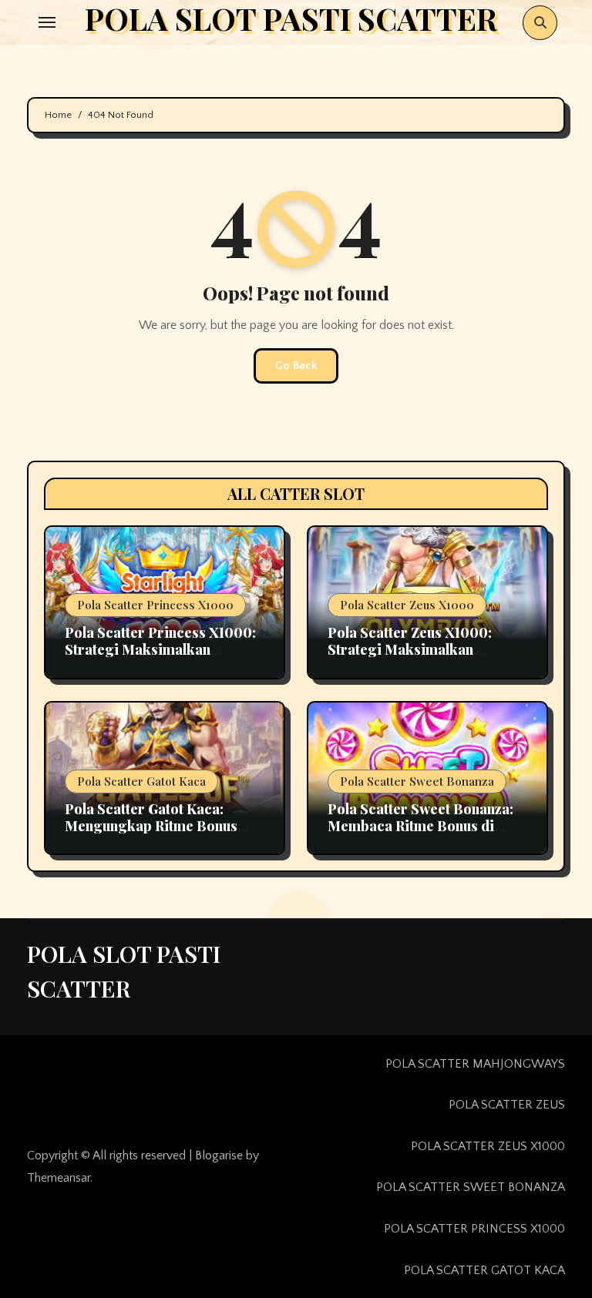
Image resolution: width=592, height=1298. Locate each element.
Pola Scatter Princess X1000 (155, 604)
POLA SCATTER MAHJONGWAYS (475, 1064)
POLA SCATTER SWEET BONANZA (470, 1187)
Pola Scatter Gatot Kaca (141, 781)
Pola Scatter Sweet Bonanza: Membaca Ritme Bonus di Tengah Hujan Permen (420, 825)
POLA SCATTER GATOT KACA (484, 1270)
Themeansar (58, 1178)
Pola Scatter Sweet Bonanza (417, 781)
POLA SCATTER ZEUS (507, 1105)
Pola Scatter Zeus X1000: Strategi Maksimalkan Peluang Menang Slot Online (420, 649)
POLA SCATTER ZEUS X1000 (488, 1146)
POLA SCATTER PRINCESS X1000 (474, 1229)
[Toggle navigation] (47, 22)
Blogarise (219, 1155)
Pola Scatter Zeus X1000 (407, 604)
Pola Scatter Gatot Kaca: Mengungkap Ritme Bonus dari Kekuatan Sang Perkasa (158, 825)
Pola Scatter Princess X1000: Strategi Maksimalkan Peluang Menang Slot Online (160, 649)
